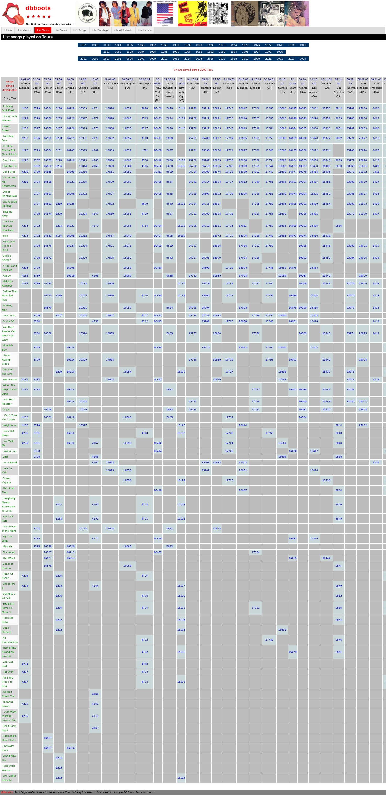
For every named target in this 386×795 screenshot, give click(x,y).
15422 (314, 295)
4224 (25, 663)
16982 (217, 315)
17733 (229, 166)
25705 (206, 257)
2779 (37, 150)
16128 (181, 504)
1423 (376, 257)
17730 (229, 160)
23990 (363, 150)
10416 (158, 538)
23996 (363, 283)
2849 (339, 585)
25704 (206, 307)
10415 (158, 321)
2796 (37, 425)
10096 (303, 283)
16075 (293, 150)
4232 (25, 275)
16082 (293, 538)
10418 (158, 160)
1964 (118, 45)
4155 (59, 235)
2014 (187, 58)
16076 (293, 267)
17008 (243, 275)
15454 (326, 203)
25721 (193, 150)
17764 (269, 128)
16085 (293, 557)
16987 (217, 203)
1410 (376, 138)
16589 (282, 267)
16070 (127, 128)
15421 (314, 213)
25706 (206, 138)
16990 (217, 257)
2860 (339, 166)
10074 (303, 235)
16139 (181, 118)
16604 (282, 181)
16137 (181, 433)
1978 (280, 45)
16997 (243, 150)
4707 (145, 315)
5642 (169, 546)
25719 (206, 108)
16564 (48, 150)
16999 (243, 171)
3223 (59, 585)
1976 (257, 45)
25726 (193, 409)
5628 (169, 166)
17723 (229, 171)
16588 (282, 150)
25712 (206, 118)
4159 (95, 518)
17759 (269, 225)
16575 (48, 295)
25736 (193, 359)
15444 (326, 557)
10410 (158, 267)
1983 (130, 51)
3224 (59, 504)
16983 (217, 160)
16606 (282, 203)
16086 (293, 295)
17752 (269, 245)
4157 (95, 443)
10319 (83, 409)
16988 (217, 462)
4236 (25, 108)
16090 (293, 118)
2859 (339, 118)
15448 (326, 401)
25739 (193, 193)
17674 (110, 359)
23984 (350, 257)
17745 (269, 150)
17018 (256, 235)
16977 (217, 138)
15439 (326, 409)
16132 (181, 160)
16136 (181, 619)
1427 (376, 181)
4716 (145, 166)
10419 (158, 490)
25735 (193, 401)
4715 (145, 118)
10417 (158, 138)
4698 (145, 108)
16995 (243, 235)
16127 (181, 585)
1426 (376, 108)
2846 (339, 639)
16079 (293, 651)
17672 (110, 203)
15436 (326, 171)
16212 (71, 747)
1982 (118, 51)
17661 (110, 171)
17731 (229, 213)
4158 (95, 321)
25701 (206, 321)
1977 (268, 45)
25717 (206, 128)
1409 (376, 166)
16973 (217, 128)
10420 (158, 295)
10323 (83, 160)
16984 (217, 213)
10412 (158, 443)
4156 (95, 166)
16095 (293, 108)
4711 (145, 150)
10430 (158, 108)
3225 (59, 575)
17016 (243, 245)
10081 (303, 409)
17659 (110, 150)
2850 (339, 504)
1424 (376, 118)
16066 (127, 225)
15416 (314, 470)
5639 (169, 245)
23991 (363, 166)
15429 (314, 203)
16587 (282, 166)
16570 (48, 307)
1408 (376, 128)
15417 (314, 450)
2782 (37, 379)
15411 (314, 193)
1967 (153, 45)
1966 (141, 45)
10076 (303, 150)
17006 (243, 160)
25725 (193, 307)
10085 (303, 160)
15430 (314, 128)
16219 (71, 417)
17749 (269, 639)
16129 (181, 651)
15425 (314, 225)
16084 (293, 160)
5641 (169, 389)
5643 (169, 257)
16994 (217, 181)
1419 (376, 245)
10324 (83, 213)
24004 (363, 359)
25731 (193, 213)
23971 (350, 138)
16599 (282, 275)
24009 (363, 181)
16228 (71, 108)
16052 (127, 267)
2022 (280, 58)
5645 (169, 193)
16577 (48, 552)
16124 (181, 480)
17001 (243, 470)
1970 (187, 45)
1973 (222, 45)
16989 (217, 359)
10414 (158, 450)
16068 (127, 565)
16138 (181, 225)
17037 (256, 118)
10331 (83, 138)
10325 (83, 295)
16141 (181, 108)
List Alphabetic (123, 30)
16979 (217, 379)
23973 (350, 379)
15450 (326, 257)
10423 (158, 118)
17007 (243, 490)
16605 (282, 347)
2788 (37, 213)
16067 (127, 181)
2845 (339, 518)
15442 (326, 138)
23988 (350, 181)
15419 (314, 538)
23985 (350, 118)
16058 (127, 257)
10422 (158, 166)
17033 (256, 389)
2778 (37, 267)
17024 (256, 552)
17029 (256, 160)
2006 (130, 58)
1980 (303, 45)
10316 (83, 171)
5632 (169, 409)
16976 (217, 171)
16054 (127, 371)
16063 (127, 417)
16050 (127, 193)
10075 (303, 128)
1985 (153, 51)
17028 (256, 315)
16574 (48, 213)
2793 (37, 118)
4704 (145, 504)
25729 (193, 315)
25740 (193, 108)
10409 (158, 150)
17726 (229, 450)
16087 (293, 166)
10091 (303, 203)
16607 (282, 128)
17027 (256, 283)
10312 (83, 235)
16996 (243, 193)
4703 (145, 671)
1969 (176, 45)
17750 (269, 433)
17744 (269, 166)
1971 (199, 45)
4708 (145, 160)
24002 (363, 425)
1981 (106, 51)
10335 (83, 181)
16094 (293, 128)
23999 (363, 213)
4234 (25, 575)
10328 (83, 401)
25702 (206, 470)
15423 (314, 166)
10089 (303, 389)
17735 (229, 118)
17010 (243, 118)
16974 (217, 150)
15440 (326, 333)
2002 (95, 58)
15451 (326, 118)
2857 (339, 619)
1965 (130, 45)
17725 (229, 480)
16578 (48, 565)
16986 (217, 245)
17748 (269, 321)
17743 (269, 235)
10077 (303, 166)
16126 (181, 425)
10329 (83, 359)
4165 (95, 456)
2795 (37, 347)
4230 (25, 703)
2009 (153, 58)
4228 (25, 171)
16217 (71, 557)
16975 (217, 166)
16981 (217, 225)
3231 (59, 150)
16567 (48, 737)
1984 (141, 51)
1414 (376, 333)
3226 (59, 595)
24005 (363, 257)
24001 (363, 245)
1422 (376, 203)
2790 (37, 315)
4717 (145, 128)
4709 (145, 213)
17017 (243, 108)
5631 (169, 528)
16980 (217, 333)
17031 (256, 607)
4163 (95, 728)
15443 (326, 160)
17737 (229, 181)
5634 (169, 307)
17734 (229, 417)
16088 (293, 203)
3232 (59, 619)
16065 (127, 118)
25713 (206, 225)
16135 (181, 283)
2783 (37, 450)
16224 (71, 347)
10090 (303, 401)
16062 (127, 275)
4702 (145, 639)
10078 (303, 171)
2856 (339, 225)
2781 (37, 433)
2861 (339, 128)
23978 (350, 213)
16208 (71, 267)
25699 (206, 267)
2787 (37, 160)
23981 (350, 389)
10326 (83, 245)
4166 (95, 160)
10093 (303, 118)
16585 (48, 181)
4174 (95, 108)
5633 (169, 333)
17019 (256, 128)
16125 (181, 777)
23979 (350, 295)
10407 (158, 235)
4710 (145, 295)
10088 (303, 245)
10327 (83, 425)
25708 (206, 213)
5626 (169, 128)
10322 (83, 315)
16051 (127, 150)
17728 (229, 321)
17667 (110, 315)
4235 (25, 225)
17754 (269, 160)
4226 (25, 433)
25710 (206, 166)
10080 (303, 307)
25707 (206, 160)
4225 (25, 267)
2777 (37, 193)
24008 (363, 108)
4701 (145, 518)
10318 (83, 528)
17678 (110, 108)
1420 (376, 150)
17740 (229, 128)
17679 (110, 181)
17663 (110, 528)
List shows (24, 30)
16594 (282, 456)
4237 (25, 128)
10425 (158, 181)
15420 (314, 138)
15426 (314, 118)
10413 (158, 379)
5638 (169, 275)
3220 (59, 371)
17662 (110, 138)
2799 (37, 108)
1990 (187, 51)
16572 (48, 257)
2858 (339, 456)
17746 (269, 267)
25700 (206, 171)
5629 (169, 171)
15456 (314, 160)
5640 (169, 203)
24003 (363, 401)
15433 (326, 128)
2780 (37, 171)
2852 (339, 595)
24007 (363, 193)
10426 (158, 347)
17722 (229, 267)
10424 (158, 225)
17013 (243, 347)
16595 (282, 225)
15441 (326, 283)
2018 (234, 58)
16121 (181, 203)
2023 (291, 58)
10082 (303, 333)
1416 (376, 160)
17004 (243, 257)
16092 (293, 389)
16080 (293, 450)
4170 (95, 715)
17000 (243, 321)
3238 (59, 138)
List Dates (61, 30)
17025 (256, 409)
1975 (245, 45)
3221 (59, 757)
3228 (59, 160)
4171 (95, 118)
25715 (206, 347)
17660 (110, 166)
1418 (376, 295)
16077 (293, 171)
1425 (376, 193)
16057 (127, 307)
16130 (181, 595)
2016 (210, 58)
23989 (363, 128)
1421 (376, 462)
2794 (37, 181)
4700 (145, 663)
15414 (314, 171)
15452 (326, 193)
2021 (268, 58)
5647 (169, 181)
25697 (206, 193)
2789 (37, 275)
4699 (145, 203)
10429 (158, 245)
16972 (217, 235)
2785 (37, 538)
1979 (291, 45)
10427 (158, 552)
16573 (48, 160)
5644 (169, 118)
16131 (181, 681)
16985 (217, 275)
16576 (48, 245)
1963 (106, 45)
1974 (234, 45)
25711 (206, 315)
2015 (199, 58)
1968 (164, 45)
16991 (217, 118)
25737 (193, 257)
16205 (71, 235)
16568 (48, 409)
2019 (245, 58)
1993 (222, 51)
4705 (145, 575)
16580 (48, 283)
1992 (210, 51)
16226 (71, 128)
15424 (314, 315)
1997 (257, 51)
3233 (59, 518)
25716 (206, 203)
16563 (48, 166)
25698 (206, 150)
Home (8, 30)
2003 (106, 58)
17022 (256, 171)
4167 (95, 213)
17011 (243, 225)
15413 (314, 267)
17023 (256, 138)
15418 (314, 321)
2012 (164, 58)
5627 (169, 150)
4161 (95, 693)
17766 (269, 108)
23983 (350, 203)
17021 (256, 166)
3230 (59, 295)
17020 (256, 150)
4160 (95, 703)
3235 (59, 118)
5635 (169, 417)
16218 (71, 275)
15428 (314, 347)
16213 (71, 552)
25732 (193, 275)
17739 (229, 359)
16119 (181, 235)
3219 (59, 203)
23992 (363, 171)
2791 (37, 528)
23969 (350, 166)
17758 (269, 203)
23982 (350, 401)
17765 (269, 283)
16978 (217, 528)
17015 (243, 128)
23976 (350, 283)
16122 (181, 371)
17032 (256, 245)
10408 (158, 193)
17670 (110, 295)
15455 (326, 181)
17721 (229, 150)
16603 (282, 118)
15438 (326, 480)
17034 (256, 401)
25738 (193, 118)
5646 (169, 108)
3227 (59, 315)
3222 (59, 767)
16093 (293, 359)
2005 (118, 58)
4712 (145, 321)
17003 (243, 307)
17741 (229, 283)
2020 (257, 58)
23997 (363, 138)
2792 (37, 225)
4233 (25, 417)
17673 (110, 462)
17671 (110, 245)
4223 (25, 150)
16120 (181, 166)
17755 (269, 213)
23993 (363, 203)
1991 (199, 51)
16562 (48, 128)
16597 (282, 160)
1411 (376, 171)
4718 (145, 138)
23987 (350, 108)
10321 (83, 307)
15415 (314, 307)
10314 (83, 166)
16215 (71, 138)
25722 (193, 166)
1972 (210, 45)
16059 (127, 138)
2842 (339, 108)
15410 (314, 235)
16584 (48, 108)
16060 (127, 160)
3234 (59, 225)
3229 (59, 213)
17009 (243, 166)
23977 (350, 160)
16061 (127, 213)
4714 (145, 225)
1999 (280, 51)
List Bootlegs (100, 30)
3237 (59, 128)
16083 (293, 138)
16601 (282, 443)
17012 (243, 181)
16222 (71, 118)
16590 (282, 171)
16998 (243, 267)
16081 (293, 321)
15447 (326, 389)
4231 (25, 379)
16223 (71, 181)
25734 (193, 203)
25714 (206, 181)
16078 (293, 307)
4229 (25, 118)
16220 (71, 546)
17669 (110, 213)
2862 (339, 138)
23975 (350, 371)
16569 (48, 333)
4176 (95, 138)
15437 (326, 371)
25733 (193, 245)
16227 (71, 245)
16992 (217, 193)
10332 (83, 193)
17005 (243, 138)
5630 (169, 138)
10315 (83, 150)
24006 (363, 118)
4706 (145, 595)
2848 (339, 433)
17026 (256, 333)
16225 (71, 203)
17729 (229, 138)
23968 (350, 150)
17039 (256, 108)
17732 (229, 295)
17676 (110, 118)
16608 (282, 108)
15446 (326, 245)
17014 (243, 425)
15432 (326, 235)
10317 (83, 118)
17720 (229, 193)
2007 (141, 58)
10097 (303, 181)
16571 (48, 417)
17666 (110, 283)
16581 (48, 203)
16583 (48, 193)
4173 (95, 225)
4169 (95, 150)
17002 (243, 462)
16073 (293, 235)
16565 (48, 171)
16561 (48, 235)
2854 (339, 490)
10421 (158, 315)
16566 (48, 118)
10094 (303, 193)
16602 (282, 193)
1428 (376, 283)
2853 (339, 160)
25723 (193, 138)
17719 (229, 235)
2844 (339, 425)
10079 (303, 138)
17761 (269, 181)
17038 (256, 193)
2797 (37, 128)
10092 (303, 257)
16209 (71, 171)
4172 (95, 538)
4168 (95, 275)
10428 (158, 128)
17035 (256, 203)
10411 (158, 171)
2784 (37, 321)
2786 (37, 138)
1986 (164, 51)
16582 (48, 138)
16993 (217, 108)
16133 (181, 607)
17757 (269, 315)
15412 (314, 150)
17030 (256, 213)
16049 (127, 235)
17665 (110, 333)
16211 (70, 433)
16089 (293, 225)
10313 (83, 128)
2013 (176, 58)
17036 (256, 257)
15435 (326, 166)
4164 (95, 585)
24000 (363, 275)
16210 (71, 371)
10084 (303, 417)
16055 (127, 470)
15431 (314, 108)
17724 (229, 443)
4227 (25, 671)
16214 (71, 389)
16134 (181, 295)
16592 (282, 379)
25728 (193, 225)
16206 (71, 193)
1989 (176, 51)
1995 (245, 51)
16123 (181, 518)
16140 (181, 128)
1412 (376, 321)
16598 (282, 213)
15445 (326, 275)
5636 (169, 160)
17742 (229, 108)
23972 (350, 307)
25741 (193, 181)
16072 (127, 108)
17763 (269, 359)
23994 (363, 409)
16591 (282, 371)
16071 (127, 245)
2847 (339, 565)
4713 (145, 433)
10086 (303, 213)
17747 (269, 171)
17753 (269, 138)
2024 (303, 58)
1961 (83, 45)
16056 (127, 443)
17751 (269, 193)
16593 (282, 629)
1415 (376, 307)
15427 (314, 181)
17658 (110, 128)
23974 (350, 333)
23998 (363, 160)
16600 (282, 315)
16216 (71, 160)
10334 (83, 283)
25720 (193, 128)
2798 (37, 245)
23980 (350, 245)
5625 (169, 235)
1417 (376, 213)
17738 (229, 433)
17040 (256, 181)
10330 (83, 257)
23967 (350, 128)
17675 (110, 257)
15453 (326, 108)
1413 (376, 379)
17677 (110, 193)
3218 (59, 108)
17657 (110, 235)
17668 (110, 160)
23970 (350, 171)
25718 (206, 283)
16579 (48, 546)
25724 (193, 171)
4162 (95, 504)
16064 (127, 166)
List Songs (79, 30)
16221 (71, 225)
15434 (326, 150)
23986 (350, 193)
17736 (229, 225)
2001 (83, 58)
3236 (59, 166)
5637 (169, 213)
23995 (363, 333)
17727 (229, 371)
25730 (193, 160)
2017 (222, 58)
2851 (339, 651)
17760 (269, 118)
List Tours (43, 30)
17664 (110, 379)
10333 (83, 108)
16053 (127, 171)
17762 (269, 347)
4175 (95, 128)
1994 (234, 51)
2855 (339, 607)
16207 (71, 150)
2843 (339, 443)
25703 (206, 462)
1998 (268, 51)
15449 (326, 359)
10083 (303, 225)
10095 (303, 108)
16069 (127, 546)
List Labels (145, 30)
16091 (293, 181)
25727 (193, 333)
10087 (303, 275)
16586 (282, 235)
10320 (83, 333)
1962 (95, 45)
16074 (293, 193)
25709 (206, 295)
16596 (282, 138)
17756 (269, 295)
